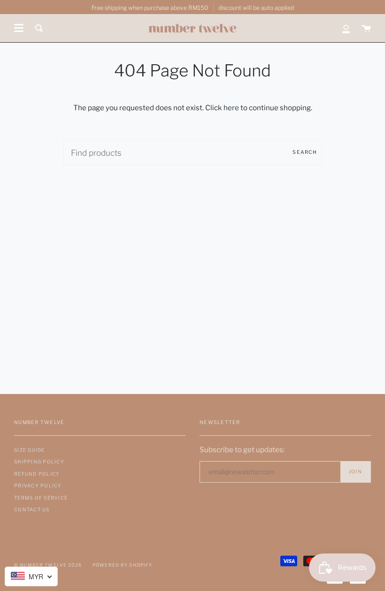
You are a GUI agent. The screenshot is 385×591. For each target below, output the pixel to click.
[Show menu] (19, 28)
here (231, 107)
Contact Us (32, 509)
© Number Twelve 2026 (48, 565)
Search (305, 152)
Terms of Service (41, 497)
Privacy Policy (38, 485)
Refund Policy (37, 474)
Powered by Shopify (122, 565)
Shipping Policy (39, 461)
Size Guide (29, 450)
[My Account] (346, 28)
